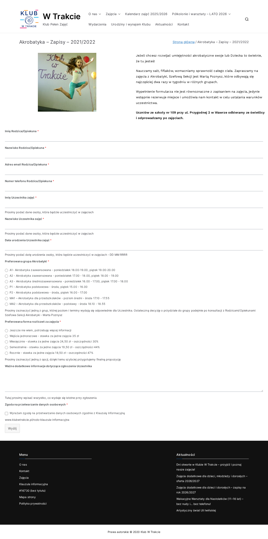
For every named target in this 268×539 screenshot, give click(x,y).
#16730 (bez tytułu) (32, 490)
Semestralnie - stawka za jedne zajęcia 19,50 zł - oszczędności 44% (55, 347)
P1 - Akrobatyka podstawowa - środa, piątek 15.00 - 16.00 (49, 286)
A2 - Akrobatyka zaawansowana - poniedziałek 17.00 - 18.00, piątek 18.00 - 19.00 (64, 275)
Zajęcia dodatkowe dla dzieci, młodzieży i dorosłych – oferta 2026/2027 (211, 478)
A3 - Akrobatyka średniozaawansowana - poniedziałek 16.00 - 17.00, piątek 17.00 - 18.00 (69, 281)
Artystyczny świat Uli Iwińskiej (196, 510)
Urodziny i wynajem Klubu (130, 24)
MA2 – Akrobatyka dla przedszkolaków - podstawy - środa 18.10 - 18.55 (57, 303)
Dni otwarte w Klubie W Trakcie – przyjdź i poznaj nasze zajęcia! (208, 467)
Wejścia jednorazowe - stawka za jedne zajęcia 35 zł (44, 336)
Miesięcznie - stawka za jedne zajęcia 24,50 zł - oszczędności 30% (54, 341)
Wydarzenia (97, 24)
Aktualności (164, 24)
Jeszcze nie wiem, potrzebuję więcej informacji (40, 330)
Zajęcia (111, 14)
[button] (99, 14)
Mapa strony (27, 497)
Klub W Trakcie (150, 532)
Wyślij (12, 428)
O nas (92, 14)
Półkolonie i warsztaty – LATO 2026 (199, 14)
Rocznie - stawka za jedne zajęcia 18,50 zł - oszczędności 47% (51, 352)
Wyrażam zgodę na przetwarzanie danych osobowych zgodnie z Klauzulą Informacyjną (67, 413)
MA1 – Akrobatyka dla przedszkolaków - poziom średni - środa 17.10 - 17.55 (59, 298)
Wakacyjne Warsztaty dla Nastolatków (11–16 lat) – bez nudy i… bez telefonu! (209, 501)
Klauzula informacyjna (33, 484)
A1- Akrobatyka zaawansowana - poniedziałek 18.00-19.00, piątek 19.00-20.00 (62, 270)
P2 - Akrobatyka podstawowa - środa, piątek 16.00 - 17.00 (48, 292)
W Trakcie (62, 16)
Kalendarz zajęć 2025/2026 (146, 14)
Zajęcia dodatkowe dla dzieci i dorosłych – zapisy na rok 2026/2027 (211, 490)
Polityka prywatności (32, 503)
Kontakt (183, 24)
